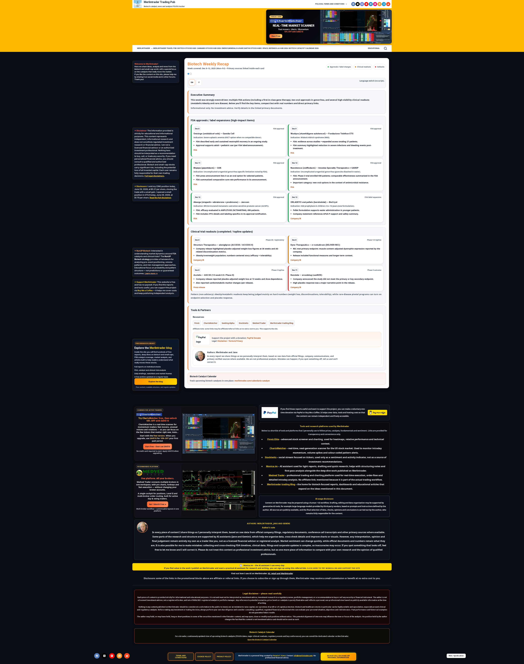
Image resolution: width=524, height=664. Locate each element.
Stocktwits (243, 323)
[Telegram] (384, 4)
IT (199, 82)
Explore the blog (156, 381)
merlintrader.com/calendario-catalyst (252, 380)
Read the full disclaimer (160, 197)
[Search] (385, 48)
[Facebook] (353, 4)
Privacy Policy (224, 657)
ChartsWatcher (210, 323)
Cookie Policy (204, 657)
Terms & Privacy (236, 341)
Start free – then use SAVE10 (157, 446)
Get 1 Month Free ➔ (157, 504)
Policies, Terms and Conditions (329, 4)
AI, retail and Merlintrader (280, 573)
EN (192, 82)
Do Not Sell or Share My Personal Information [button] (338, 657)
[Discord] (362, 4)
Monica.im (272, 466)
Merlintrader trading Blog (281, 323)
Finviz (196, 323)
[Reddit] (388, 4)
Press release (199, 287)
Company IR (296, 218)
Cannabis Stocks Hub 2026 (209, 48)
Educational (374, 48)
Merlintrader (143, 48)
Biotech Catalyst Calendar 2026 (303, 48)
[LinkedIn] (371, 4)
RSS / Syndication (456, 656)
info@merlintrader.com (303, 655)
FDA (195, 150)
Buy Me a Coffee (145, 290)
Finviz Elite (273, 439)
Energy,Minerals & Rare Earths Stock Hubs (242, 48)
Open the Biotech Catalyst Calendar (262, 640)
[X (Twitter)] (358, 4)
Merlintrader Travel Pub (165, 48)
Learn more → (151, 273)
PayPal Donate (254, 338)
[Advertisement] (198, 27)
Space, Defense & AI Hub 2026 (275, 48)
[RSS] (379, 4)
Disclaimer (222, 341)
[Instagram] (375, 4)
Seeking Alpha (228, 323)
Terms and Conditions (181, 657)
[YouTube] (366, 4)
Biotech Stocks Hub (186, 48)
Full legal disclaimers (154, 176)
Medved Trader (259, 323)
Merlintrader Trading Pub (159, 2)
